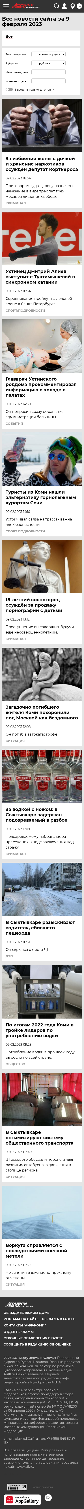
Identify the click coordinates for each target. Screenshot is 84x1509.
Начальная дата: (17, 72)
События (14, 423)
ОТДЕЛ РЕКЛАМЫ (19, 1332)
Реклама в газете (58, 1319)
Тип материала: (16, 54)
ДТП (9, 956)
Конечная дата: (16, 81)
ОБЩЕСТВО (15, 1064)
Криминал (16, 203)
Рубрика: (12, 63)
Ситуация (15, 741)
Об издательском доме (26, 1313)
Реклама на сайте (21, 1319)
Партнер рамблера (42, 1487)
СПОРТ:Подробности (25, 310)
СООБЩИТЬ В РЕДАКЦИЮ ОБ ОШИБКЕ (37, 1344)
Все (9, 36)
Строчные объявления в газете (33, 1338)
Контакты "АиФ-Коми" (25, 1325)
